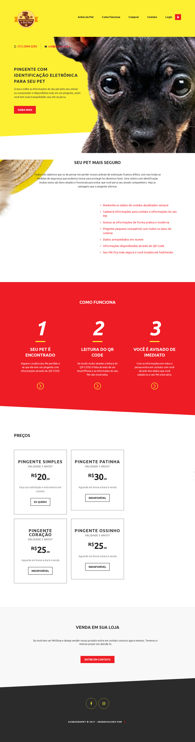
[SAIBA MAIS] (40, 386)
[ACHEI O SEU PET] (26, 19)
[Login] (178, 17)
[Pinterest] (103, 703)
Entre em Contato (97, 659)
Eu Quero (40, 501)
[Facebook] (91, 703)
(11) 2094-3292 (27, 46)
